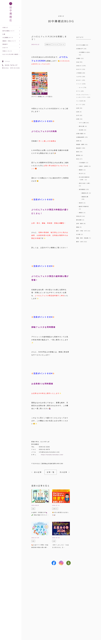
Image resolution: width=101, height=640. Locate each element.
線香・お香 (79, 241)
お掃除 (78, 58)
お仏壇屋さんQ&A (84, 52)
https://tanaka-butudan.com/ (52, 454)
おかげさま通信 (81, 45)
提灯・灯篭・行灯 (81, 231)
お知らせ (5, 27)
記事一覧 (50, 472)
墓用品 (78, 155)
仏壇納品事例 (80, 137)
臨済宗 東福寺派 (84, 206)
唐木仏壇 (81, 126)
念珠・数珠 (79, 223)
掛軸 (77, 227)
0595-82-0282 (15, 68)
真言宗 (81, 203)
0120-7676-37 (11, 65)
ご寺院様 (79, 73)
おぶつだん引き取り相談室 (10, 54)
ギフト (78, 91)
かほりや (79, 69)
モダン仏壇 (82, 122)
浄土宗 (81, 173)
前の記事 (38, 472)
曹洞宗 (81, 170)
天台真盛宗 (82, 162)
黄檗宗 (81, 212)
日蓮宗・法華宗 (83, 166)
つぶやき (79, 76)
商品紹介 (79, 148)
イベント (79, 84)
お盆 (77, 62)
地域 (77, 151)
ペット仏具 (79, 101)
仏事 (77, 108)
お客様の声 (79, 48)
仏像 (77, 112)
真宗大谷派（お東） (85, 183)
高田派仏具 (85, 193)
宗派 (77, 159)
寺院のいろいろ (7, 51)
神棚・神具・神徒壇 (82, 238)
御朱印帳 (79, 220)
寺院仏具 (79, 216)
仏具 (77, 115)
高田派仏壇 (85, 196)
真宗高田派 (82, 189)
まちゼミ (79, 80)
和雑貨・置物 (80, 144)
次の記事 (63, 472)
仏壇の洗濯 (79, 133)
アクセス (7, 61)
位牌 (77, 141)
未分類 (78, 234)
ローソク (78, 104)
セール (81, 87)
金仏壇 (81, 130)
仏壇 (77, 119)
